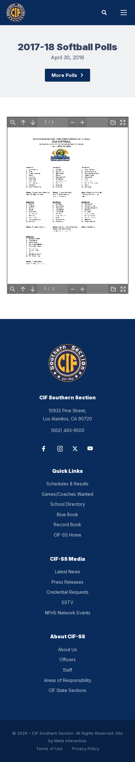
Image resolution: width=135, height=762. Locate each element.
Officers (67, 659)
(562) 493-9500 (67, 430)
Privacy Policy (85, 748)
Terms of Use (49, 748)
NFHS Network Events (67, 612)
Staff (67, 670)
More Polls (64, 75)
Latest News (67, 571)
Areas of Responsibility (67, 680)
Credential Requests (67, 592)
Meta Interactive (70, 740)
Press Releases (67, 582)
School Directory (67, 504)
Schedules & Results (67, 483)
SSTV (67, 602)
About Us (67, 649)
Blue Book (67, 514)
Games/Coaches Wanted (67, 494)
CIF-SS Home (67, 535)
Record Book (67, 524)
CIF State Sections (67, 690)
